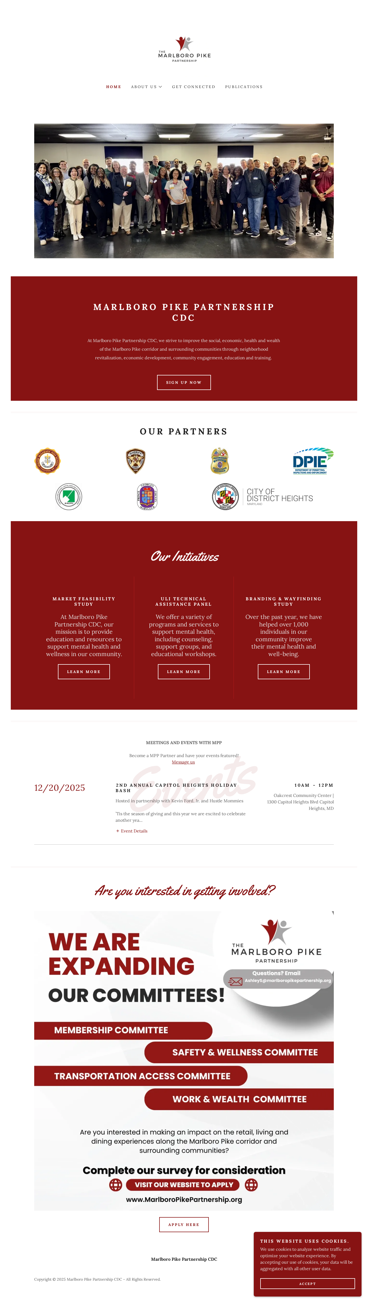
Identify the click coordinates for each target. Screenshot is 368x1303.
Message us (183, 762)
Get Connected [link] (194, 86)
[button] (146, 86)
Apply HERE (184, 1224)
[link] (184, 49)
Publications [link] (244, 86)
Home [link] (113, 86)
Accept (307, 1284)
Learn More (84, 671)
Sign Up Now (184, 382)
